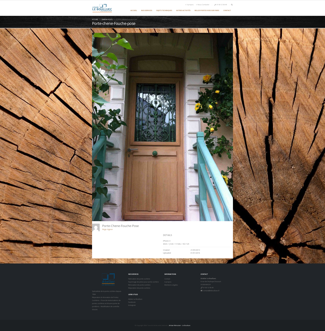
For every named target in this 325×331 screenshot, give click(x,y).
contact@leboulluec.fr (211, 291)
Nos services (146, 10)
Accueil (134, 10)
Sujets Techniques (164, 10)
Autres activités (183, 10)
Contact (227, 10)
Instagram (132, 305)
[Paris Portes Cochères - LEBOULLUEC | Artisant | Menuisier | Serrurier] (102, 8)
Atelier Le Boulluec (135, 299)
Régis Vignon (107, 229)
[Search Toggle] (232, 4)
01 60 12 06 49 (221, 5)
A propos (190, 5)
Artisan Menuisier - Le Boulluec (179, 325)
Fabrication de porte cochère (139, 279)
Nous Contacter (203, 5)
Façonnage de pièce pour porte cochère (143, 282)
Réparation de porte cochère (139, 288)
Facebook (131, 302)
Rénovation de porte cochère (139, 285)
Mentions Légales (171, 285)
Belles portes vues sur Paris (207, 10)
